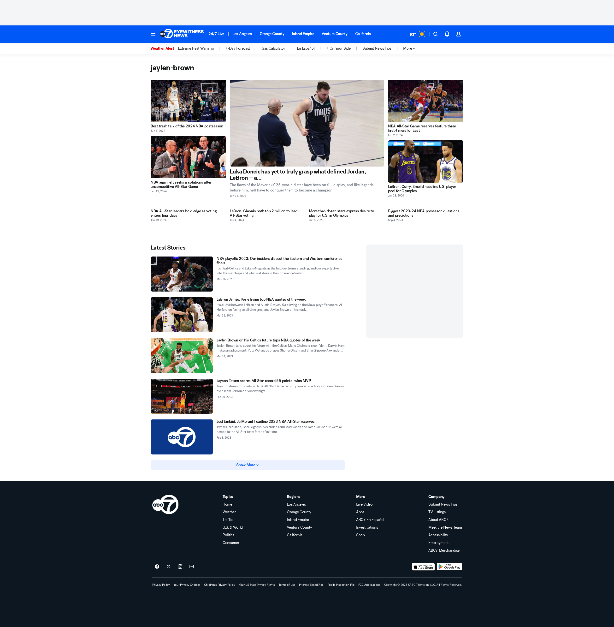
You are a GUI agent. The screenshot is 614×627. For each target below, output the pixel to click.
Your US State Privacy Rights (257, 584)
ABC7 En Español (370, 520)
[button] (153, 33)
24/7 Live (216, 33)
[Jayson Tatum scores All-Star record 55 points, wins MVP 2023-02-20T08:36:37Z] (182, 396)
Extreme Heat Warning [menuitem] (196, 48)
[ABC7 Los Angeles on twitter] (168, 567)
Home (227, 504)
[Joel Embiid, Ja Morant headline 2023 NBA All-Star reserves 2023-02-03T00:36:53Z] (182, 436)
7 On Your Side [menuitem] (338, 48)
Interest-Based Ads (311, 584)
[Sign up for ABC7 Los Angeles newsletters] (191, 567)
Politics (228, 535)
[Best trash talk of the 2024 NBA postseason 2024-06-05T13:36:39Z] (188, 101)
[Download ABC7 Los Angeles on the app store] (423, 567)
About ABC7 (438, 520)
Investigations (367, 527)
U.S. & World (233, 527)
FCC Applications (369, 584)
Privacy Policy (161, 584)
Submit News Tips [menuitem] (376, 48)
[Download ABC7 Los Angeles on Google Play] (449, 567)
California (363, 33)
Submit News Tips (442, 504)
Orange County (272, 33)
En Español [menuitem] (306, 48)
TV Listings (436, 512)
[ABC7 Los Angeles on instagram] (180, 567)
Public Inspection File (340, 584)
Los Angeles (242, 33)
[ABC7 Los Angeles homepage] (182, 34)
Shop (360, 535)
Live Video (364, 504)
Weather (229, 512)
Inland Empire (303, 33)
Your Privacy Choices (187, 584)
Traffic (228, 520)
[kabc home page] (165, 504)
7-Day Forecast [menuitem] (237, 48)
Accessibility (438, 535)
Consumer (231, 543)
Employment (438, 543)
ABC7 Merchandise (444, 550)
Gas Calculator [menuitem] (273, 48)
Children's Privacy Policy (219, 584)
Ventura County (335, 33)
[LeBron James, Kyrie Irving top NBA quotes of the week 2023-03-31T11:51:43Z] (182, 314)
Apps (360, 512)
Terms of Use (287, 584)
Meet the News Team (445, 527)
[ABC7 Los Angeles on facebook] (157, 567)
